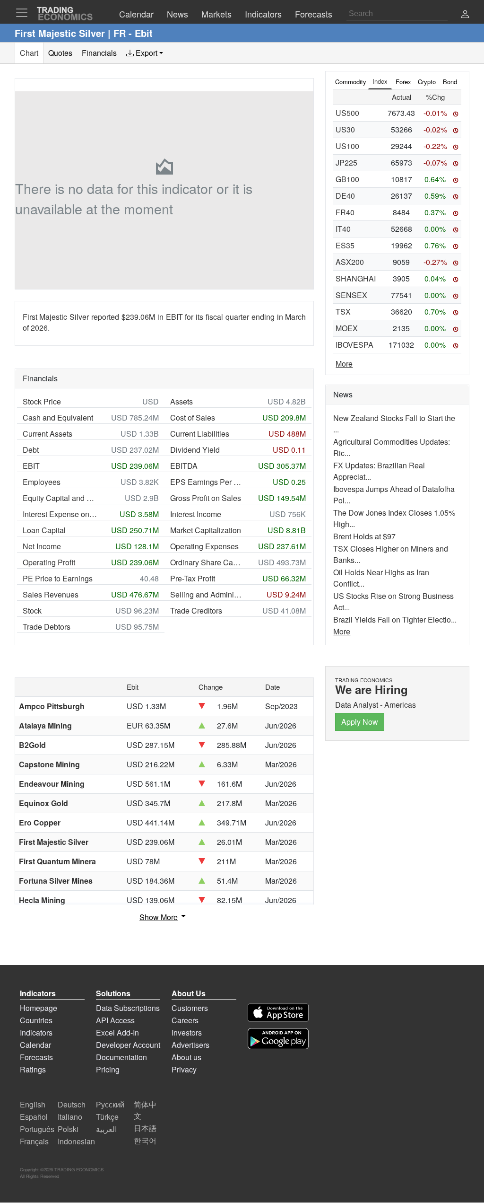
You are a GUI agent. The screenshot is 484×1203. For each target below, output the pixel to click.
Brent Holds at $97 (364, 536)
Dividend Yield (195, 449)
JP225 (346, 162)
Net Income (42, 546)
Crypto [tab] (427, 81)
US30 (345, 129)
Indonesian (76, 1141)
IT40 (343, 228)
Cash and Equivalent (58, 417)
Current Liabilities (199, 433)
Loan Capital (44, 530)
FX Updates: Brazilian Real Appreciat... (379, 471)
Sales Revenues (50, 594)
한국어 (145, 1140)
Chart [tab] (29, 52)
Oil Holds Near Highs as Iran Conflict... (381, 578)
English (32, 1104)
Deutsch (72, 1104)
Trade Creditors (196, 610)
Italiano (70, 1116)
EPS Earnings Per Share (207, 481)
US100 (347, 145)
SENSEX (351, 295)
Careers (185, 1020)
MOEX (347, 328)
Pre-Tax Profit (192, 578)
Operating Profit (49, 562)
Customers (190, 1007)
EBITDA (184, 465)
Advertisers (190, 1044)
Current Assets (47, 433)
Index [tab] (380, 81)
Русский (110, 1104)
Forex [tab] (403, 81)
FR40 (345, 212)
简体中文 (145, 1110)
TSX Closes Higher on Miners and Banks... (390, 554)
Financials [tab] (99, 52)
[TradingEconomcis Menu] (25, 13)
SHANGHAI (356, 278)
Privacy (184, 1069)
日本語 (145, 1128)
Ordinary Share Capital (207, 562)
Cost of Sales (192, 417)
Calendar (35, 1044)
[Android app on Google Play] (278, 1038)
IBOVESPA (354, 344)
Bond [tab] (450, 81)
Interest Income (195, 514)
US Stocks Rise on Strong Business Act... (393, 601)
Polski (68, 1129)
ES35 (345, 245)
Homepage (38, 1007)
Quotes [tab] (60, 52)
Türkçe (107, 1116)
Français (34, 1141)
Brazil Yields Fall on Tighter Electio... (395, 619)
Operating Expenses (204, 546)
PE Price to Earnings (58, 578)
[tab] (144, 53)
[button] (465, 14)
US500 (347, 112)
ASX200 (350, 261)
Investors (187, 1032)
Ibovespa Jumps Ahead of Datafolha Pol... (394, 494)
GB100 (347, 179)
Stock (32, 610)
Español (34, 1116)
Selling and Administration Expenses (207, 594)
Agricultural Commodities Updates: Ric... (391, 447)
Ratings (33, 1069)
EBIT (31, 465)
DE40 (345, 195)
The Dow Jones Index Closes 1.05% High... (394, 518)
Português (37, 1129)
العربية (106, 1129)
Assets (181, 401)
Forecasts (36, 1057)
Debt (31, 449)
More (344, 363)
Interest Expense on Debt (60, 514)
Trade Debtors (46, 626)
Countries (36, 1020)
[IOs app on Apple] (278, 1012)
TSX (343, 311)
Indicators (36, 1032)
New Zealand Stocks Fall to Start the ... (394, 424)
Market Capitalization (205, 530)
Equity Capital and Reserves (60, 497)
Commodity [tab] (350, 81)
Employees (41, 481)
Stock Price (42, 401)
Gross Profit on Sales (205, 497)
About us (186, 1057)
